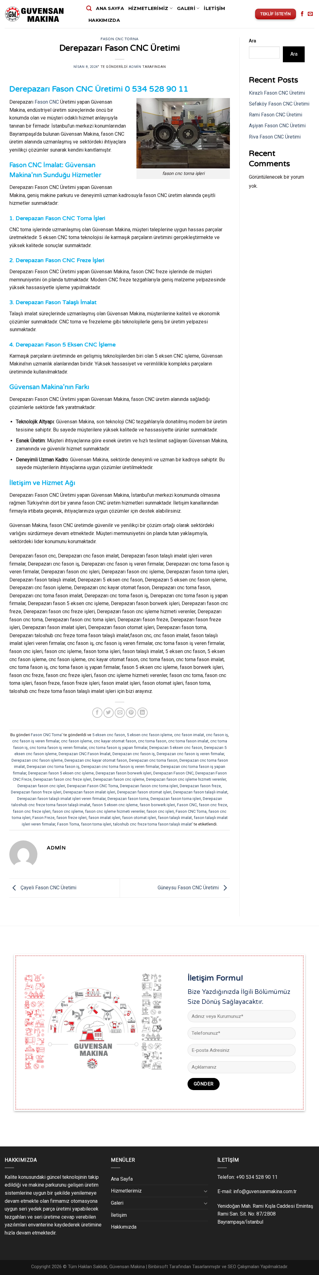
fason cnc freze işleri (31, 811)
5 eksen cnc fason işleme (149, 734)
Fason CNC (47, 102)
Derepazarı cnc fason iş (133, 753)
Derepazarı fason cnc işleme (118, 779)
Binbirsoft (158, 1266)
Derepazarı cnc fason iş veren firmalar (190, 753)
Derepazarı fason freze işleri (36, 792)
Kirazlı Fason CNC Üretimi (277, 93)
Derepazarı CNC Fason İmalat (85, 753)
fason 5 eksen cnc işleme (115, 804)
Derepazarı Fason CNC (173, 773)
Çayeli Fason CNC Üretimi (47, 888)
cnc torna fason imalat (188, 741)
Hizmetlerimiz (148, 8)
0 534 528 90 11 (156, 89)
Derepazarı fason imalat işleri (89, 792)
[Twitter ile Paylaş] (108, 713)
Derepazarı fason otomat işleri (144, 792)
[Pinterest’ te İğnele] (131, 713)
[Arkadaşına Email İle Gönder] (120, 713)
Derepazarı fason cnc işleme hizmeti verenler (186, 779)
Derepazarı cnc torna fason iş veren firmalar (120, 766)
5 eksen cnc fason (108, 734)
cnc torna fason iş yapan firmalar (118, 747)
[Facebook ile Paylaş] (97, 713)
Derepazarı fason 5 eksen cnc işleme (61, 773)
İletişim (214, 8)
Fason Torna (68, 824)
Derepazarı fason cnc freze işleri (62, 779)
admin (135, 67)
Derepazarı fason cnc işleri (41, 785)
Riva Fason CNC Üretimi (275, 137)
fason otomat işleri (139, 817)
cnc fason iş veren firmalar (35, 741)
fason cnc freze (213, 804)
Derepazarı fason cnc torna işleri (149, 785)
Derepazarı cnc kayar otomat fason (95, 760)
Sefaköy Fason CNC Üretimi (279, 104)
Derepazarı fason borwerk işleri (123, 773)
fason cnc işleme (67, 811)
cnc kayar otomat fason (115, 741)
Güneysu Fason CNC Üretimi (189, 888)
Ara (252, 41)
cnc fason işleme (76, 741)
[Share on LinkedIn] (142, 713)
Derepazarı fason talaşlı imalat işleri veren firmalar (61, 798)
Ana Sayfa (110, 8)
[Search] (89, 8)
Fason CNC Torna (119, 39)
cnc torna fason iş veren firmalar (58, 747)
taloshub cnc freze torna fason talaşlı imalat (152, 824)
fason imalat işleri (104, 817)
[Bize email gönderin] (310, 14)
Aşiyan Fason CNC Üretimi (277, 126)
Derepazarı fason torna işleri (175, 798)
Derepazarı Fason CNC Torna (92, 785)
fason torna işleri (96, 824)
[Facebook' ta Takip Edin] (302, 14)
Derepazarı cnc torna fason (153, 760)
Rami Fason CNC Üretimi (275, 115)
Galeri (186, 8)
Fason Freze (43, 817)
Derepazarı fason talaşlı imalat (200, 792)
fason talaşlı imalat (175, 817)
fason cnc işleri (160, 811)
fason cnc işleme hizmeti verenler (115, 811)
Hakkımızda (104, 20)
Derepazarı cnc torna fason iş (53, 766)
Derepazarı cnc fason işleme (37, 760)
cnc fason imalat (189, 734)
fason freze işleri (71, 817)
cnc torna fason (152, 741)
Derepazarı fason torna (128, 798)
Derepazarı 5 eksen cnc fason (175, 747)
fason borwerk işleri (157, 804)
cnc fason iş (217, 734)
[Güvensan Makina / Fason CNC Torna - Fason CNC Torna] (41, 14)
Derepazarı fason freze (200, 785)
